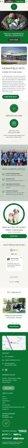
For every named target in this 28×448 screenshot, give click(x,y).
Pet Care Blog (6, 405)
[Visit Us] (14, 343)
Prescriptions (6, 400)
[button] (10, 97)
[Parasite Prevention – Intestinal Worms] (14, 305)
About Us (4, 398)
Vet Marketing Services (14, 443)
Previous (12, 140)
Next (15, 140)
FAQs (3, 403)
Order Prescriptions (9, 1)
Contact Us (5, 409)
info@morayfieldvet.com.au (12, 360)
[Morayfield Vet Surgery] (14, 7)
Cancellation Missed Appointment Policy (13, 407)
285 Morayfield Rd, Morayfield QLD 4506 (0, 1)
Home (4, 396)
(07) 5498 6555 (2, 1)
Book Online (20, 1)
